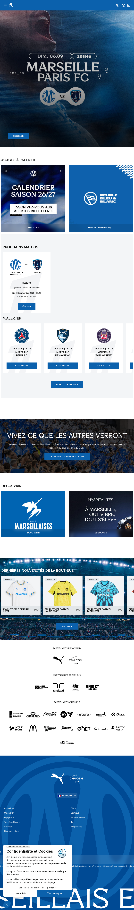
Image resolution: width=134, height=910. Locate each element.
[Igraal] (118, 714)
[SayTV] (118, 728)
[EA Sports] (67, 714)
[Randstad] (58, 687)
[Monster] (50, 728)
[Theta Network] (67, 742)
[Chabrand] (33, 714)
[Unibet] (92, 687)
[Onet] (84, 728)
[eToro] (84, 714)
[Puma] (58, 660)
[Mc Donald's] (33, 728)
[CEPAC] (41, 687)
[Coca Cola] (50, 714)
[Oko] (67, 728)
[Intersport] (16, 728)
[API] (16, 714)
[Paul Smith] (101, 728)
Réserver (27, 306)
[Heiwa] (101, 714)
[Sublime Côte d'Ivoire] (75, 687)
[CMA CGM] (75, 660)
